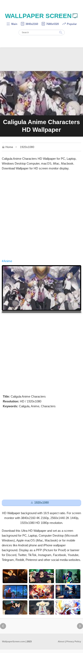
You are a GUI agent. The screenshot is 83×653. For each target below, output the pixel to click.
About (61, 641)
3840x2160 (29, 24)
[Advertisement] (41, 214)
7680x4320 (50, 24)
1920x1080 (27, 147)
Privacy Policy (73, 641)
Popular (69, 24)
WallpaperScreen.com (13, 641)
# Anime (7, 261)
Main (11, 24)
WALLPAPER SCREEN (41, 15)
